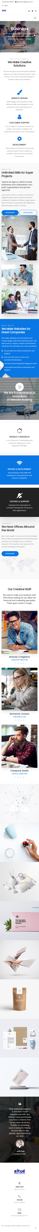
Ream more (10, 213)
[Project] (34, 784)
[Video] (19, 387)
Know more (28, 213)
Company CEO (19, 1154)
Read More (19, 45)
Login (6, 5)
